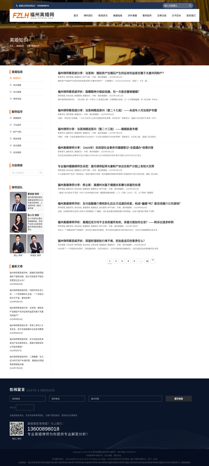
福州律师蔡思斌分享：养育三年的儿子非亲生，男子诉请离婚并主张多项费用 (26, 327)
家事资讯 (61, 77)
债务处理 (17, 139)
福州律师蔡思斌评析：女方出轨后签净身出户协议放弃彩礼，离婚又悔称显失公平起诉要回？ (26, 343)
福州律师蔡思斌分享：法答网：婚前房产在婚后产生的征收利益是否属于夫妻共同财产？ (111, 73)
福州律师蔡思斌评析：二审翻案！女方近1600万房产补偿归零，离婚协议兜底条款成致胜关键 (27, 360)
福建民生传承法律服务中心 (170, 463)
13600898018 (43, 6)
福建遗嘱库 (186, 463)
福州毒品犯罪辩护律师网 (148, 463)
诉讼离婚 (17, 92)
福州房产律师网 (74, 463)
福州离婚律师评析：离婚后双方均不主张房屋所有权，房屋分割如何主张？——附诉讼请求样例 (116, 222)
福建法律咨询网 (131, 463)
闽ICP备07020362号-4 (127, 452)
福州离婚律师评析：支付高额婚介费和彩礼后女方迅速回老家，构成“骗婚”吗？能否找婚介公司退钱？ (120, 203)
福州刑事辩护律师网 (89, 463)
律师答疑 (69, 77)
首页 (11, 46)
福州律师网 (103, 463)
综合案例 (102, 208)
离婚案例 (78, 96)
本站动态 (69, 96)
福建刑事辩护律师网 (116, 463)
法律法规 (94, 245)
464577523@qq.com (92, 459)
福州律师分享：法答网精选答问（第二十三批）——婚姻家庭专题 (98, 129)
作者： (99, 77)
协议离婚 (61, 245)
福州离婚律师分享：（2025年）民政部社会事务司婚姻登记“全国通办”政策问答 (105, 147)
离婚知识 (78, 77)
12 (147, 261)
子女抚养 (69, 245)
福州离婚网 (46, 463)
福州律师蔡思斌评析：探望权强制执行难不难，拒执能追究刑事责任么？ (102, 240)
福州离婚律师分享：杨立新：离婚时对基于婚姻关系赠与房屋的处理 (99, 185)
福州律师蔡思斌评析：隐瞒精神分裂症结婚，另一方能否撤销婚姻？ (99, 91)
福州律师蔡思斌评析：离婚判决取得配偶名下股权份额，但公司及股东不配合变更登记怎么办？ (26, 276)
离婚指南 (20, 46)
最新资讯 (69, 133)
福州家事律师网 (34, 463)
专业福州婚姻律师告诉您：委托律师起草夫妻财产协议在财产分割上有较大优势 (106, 166)
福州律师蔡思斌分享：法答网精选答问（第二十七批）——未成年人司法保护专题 (107, 110)
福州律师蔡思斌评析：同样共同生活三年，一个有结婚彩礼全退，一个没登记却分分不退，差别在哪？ (26, 294)
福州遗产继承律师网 (59, 463)
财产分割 (86, 77)
